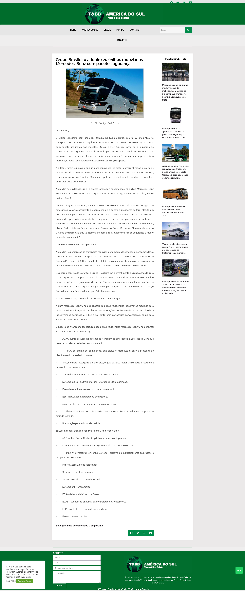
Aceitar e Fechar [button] (24, 581)
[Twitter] (178, 3)
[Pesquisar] (188, 30)
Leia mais (11, 581)
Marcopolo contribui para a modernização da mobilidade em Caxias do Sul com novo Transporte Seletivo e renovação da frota (175, 92)
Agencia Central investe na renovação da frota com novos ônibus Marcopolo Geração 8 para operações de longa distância (175, 172)
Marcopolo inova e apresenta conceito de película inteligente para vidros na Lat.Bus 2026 (173, 133)
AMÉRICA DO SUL (90, 30)
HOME (73, 30)
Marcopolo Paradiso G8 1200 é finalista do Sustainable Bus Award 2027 (173, 211)
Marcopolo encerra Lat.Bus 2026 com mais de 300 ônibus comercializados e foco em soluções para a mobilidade (175, 287)
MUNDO (120, 30)
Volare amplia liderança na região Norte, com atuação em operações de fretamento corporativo (175, 248)
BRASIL (107, 30)
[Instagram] (184, 3)
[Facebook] (171, 3)
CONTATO (135, 30)
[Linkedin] (190, 3)
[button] (131, 533)
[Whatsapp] (239, 570)
